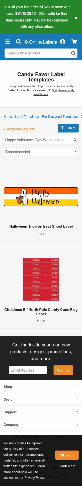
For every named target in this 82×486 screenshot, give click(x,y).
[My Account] (62, 41)
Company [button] (11, 424)
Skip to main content (16, 23)
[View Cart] (74, 41)
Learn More (67, 466)
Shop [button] (8, 386)
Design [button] (9, 399)
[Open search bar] (18, 41)
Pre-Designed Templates (60, 116)
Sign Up (63, 370)
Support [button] (10, 412)
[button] (7, 41)
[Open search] (73, 53)
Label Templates (27, 116)
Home (7, 116)
